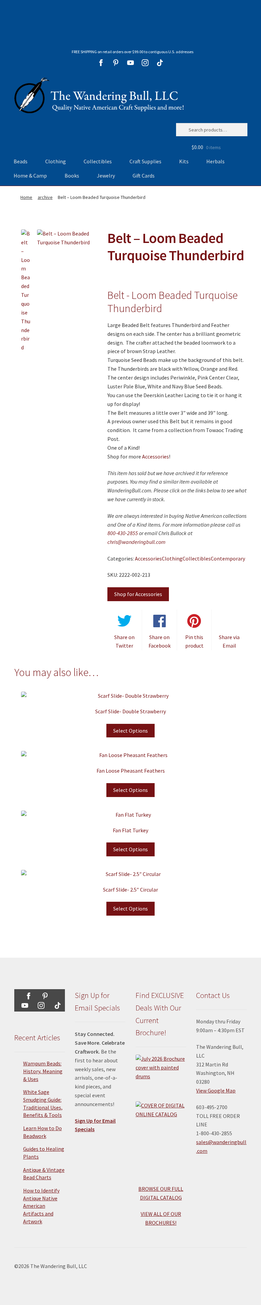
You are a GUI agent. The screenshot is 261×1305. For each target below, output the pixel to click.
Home (26, 197)
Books (72, 175)
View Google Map (216, 1090)
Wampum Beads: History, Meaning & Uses (43, 1071)
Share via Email (229, 641)
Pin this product (194, 641)
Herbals (215, 161)
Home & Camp (30, 175)
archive (45, 197)
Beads (21, 161)
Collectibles (98, 161)
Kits (184, 161)
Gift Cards (144, 175)
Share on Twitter (124, 641)
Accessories (155, 456)
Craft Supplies (145, 161)
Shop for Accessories (138, 594)
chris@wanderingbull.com (136, 541)
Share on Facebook (160, 641)
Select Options (130, 730)
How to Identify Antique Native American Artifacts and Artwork (41, 1206)
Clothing (55, 161)
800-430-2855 (122, 533)
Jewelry (106, 175)
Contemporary (228, 558)
